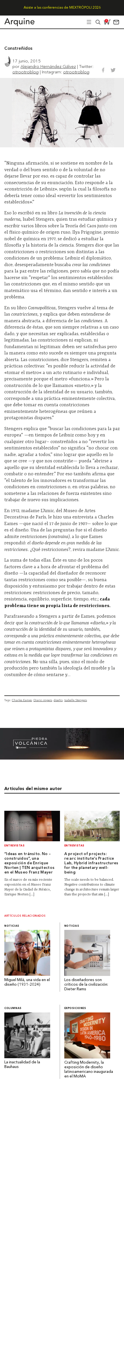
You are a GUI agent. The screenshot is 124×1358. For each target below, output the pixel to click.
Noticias (11, 926)
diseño (58, 700)
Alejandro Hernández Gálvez (48, 66)
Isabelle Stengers (75, 700)
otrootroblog (25, 72)
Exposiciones (75, 1008)
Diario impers (42, 700)
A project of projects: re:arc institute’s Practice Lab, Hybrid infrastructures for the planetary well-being (91, 863)
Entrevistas (14, 845)
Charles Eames (22, 700)
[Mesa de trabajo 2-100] (62, 758)
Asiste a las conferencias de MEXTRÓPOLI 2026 (62, 7)
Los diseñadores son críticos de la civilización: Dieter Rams (86, 984)
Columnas (13, 1008)
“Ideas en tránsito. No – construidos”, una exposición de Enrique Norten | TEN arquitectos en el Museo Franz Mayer (29, 863)
